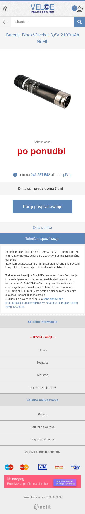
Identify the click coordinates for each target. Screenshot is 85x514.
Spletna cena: (42, 141)
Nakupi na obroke (42, 427)
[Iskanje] (79, 22)
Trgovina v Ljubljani (42, 387)
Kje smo (42, 375)
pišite (67, 175)
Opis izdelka (42, 227)
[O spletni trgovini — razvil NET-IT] (42, 507)
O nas (42, 350)
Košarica (79, 8)
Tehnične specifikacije (42, 239)
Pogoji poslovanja (43, 439)
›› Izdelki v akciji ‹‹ (42, 337)
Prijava (5, 8)
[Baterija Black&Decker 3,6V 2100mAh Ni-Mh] (42, 91)
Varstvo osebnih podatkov (42, 451)
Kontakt (42, 362)
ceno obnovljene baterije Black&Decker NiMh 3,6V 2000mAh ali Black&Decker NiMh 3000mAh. (41, 302)
